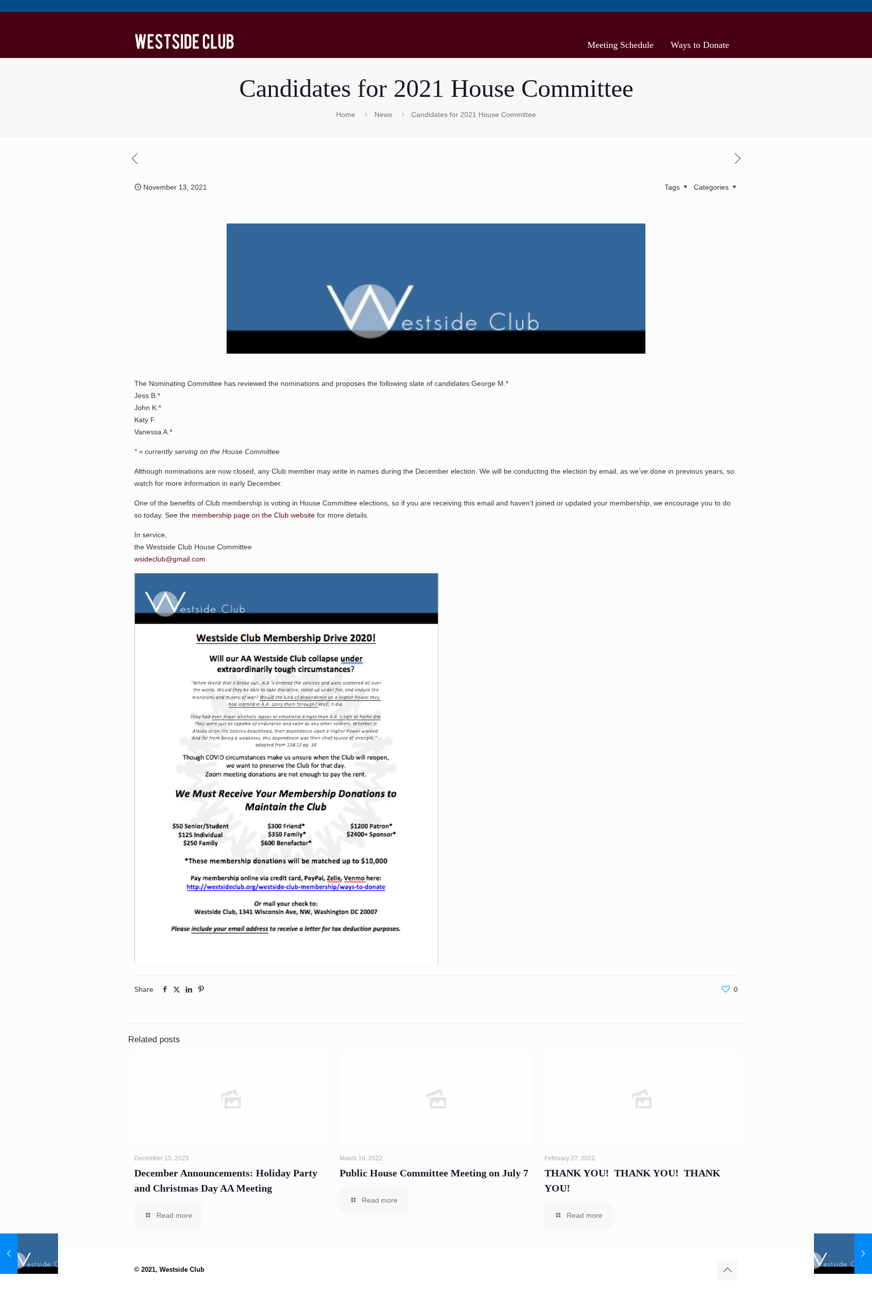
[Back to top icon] (727, 1269)
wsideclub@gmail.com (169, 559)
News (383, 114)
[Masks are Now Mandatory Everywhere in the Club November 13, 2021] (843, 1253)
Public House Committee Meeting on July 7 (434, 1172)
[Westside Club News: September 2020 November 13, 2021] (29, 1253)
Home (345, 114)
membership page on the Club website (253, 515)
